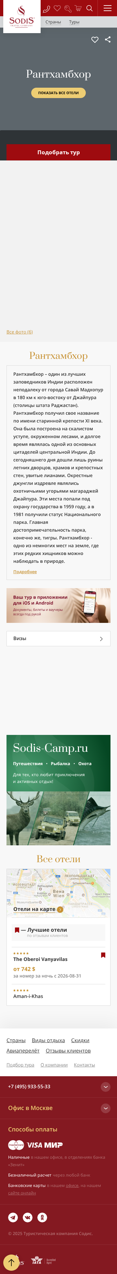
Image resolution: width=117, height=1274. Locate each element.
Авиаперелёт (23, 1050)
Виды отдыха (48, 1040)
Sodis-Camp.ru (50, 748)
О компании (54, 1065)
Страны (16, 1040)
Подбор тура (20, 1065)
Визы (19, 638)
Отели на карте (34, 909)
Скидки (80, 1040)
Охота (85, 763)
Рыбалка (60, 763)
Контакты (84, 1065)
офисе (72, 1185)
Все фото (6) (19, 332)
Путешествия (28, 763)
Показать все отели (58, 93)
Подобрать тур (58, 152)
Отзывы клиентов (68, 1050)
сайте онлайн (22, 1193)
